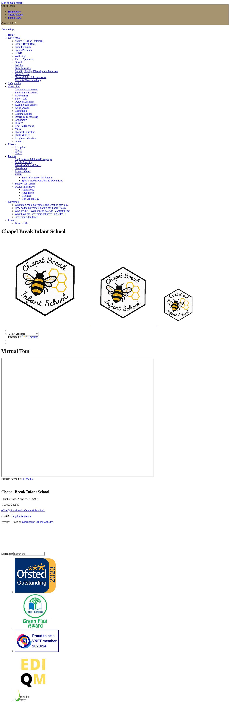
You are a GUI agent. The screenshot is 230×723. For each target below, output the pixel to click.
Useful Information (25, 186)
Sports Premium (23, 50)
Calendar (26, 195)
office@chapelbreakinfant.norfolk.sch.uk (23, 510)
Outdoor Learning (24, 101)
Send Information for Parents (37, 177)
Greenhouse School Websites (37, 521)
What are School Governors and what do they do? (41, 204)
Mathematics (21, 95)
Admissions (28, 189)
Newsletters (21, 168)
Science (19, 141)
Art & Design (22, 107)
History (19, 122)
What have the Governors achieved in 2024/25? (40, 213)
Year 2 (18, 153)
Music (18, 128)
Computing (21, 110)
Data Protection (23, 68)
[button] (16, 23)
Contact (12, 220)
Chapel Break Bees (25, 43)
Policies (19, 65)
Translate (33, 336)
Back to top (7, 29)
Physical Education (25, 132)
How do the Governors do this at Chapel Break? (40, 207)
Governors (13, 201)
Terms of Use (22, 223)
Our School (14, 37)
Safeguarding (15, 83)
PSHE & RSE (22, 135)
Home (11, 34)
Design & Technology (26, 116)
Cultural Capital (23, 113)
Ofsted (18, 62)
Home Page (14, 11)
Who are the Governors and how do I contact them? (42, 210)
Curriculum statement (26, 89)
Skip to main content (12, 2)
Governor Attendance (26, 217)
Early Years (21, 98)
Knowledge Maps (24, 125)
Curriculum (14, 86)
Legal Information (21, 516)
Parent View (14, 17)
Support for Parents (25, 183)
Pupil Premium (23, 47)
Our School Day (30, 198)
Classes (12, 144)
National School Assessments (30, 77)
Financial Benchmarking (28, 80)
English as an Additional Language (33, 159)
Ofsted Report (15, 14)
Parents (12, 156)
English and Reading (26, 92)
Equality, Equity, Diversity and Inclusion (36, 71)
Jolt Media (27, 478)
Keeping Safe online (26, 104)
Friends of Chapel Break (28, 165)
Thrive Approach (24, 59)
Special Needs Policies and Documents (42, 180)
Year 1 (18, 150)
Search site (7, 553)
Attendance (28, 192)
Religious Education (25, 138)
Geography (21, 119)
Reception (20, 147)
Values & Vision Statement (29, 40)
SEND (18, 53)
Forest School (22, 74)
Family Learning (23, 162)
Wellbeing (20, 56)
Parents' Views (22, 171)
